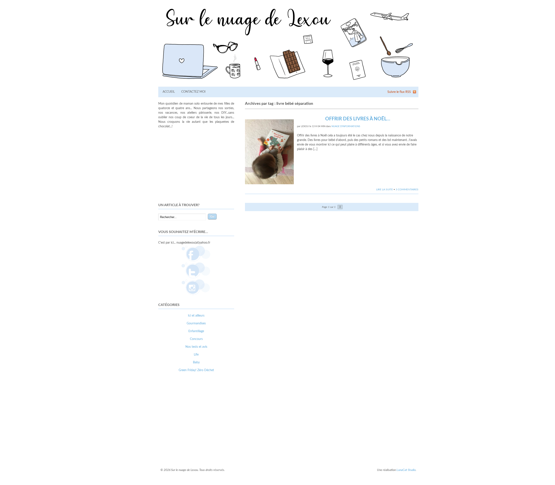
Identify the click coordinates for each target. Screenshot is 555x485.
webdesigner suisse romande (177, 452)
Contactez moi (193, 91)
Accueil (169, 91)
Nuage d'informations (345, 126)
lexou (305, 126)
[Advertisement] (196, 165)
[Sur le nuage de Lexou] (288, 81)
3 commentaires (407, 189)
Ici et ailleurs (196, 315)
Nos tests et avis (196, 346)
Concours (196, 339)
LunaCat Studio (406, 470)
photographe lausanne (212, 452)
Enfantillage (196, 331)
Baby (196, 362)
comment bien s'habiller (174, 448)
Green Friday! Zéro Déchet (196, 370)
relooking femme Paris (205, 448)
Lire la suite (384, 189)
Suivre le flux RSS (399, 92)
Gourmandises (196, 323)
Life (196, 354)
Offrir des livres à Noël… (357, 118)
